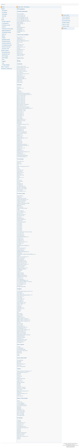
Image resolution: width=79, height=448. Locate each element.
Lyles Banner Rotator (21, 126)
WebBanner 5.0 (20, 150)
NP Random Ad (20, 129)
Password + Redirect (21, 387)
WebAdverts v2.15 (21, 148)
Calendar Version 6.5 (21, 426)
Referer (18, 48)
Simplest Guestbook (21, 265)
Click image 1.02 (20, 298)
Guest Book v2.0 (20, 234)
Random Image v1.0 (21, 331)
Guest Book (19, 223)
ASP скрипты (4, 14)
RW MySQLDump (21, 27)
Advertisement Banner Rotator (23, 93)
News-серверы (5, 57)
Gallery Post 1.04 (20, 308)
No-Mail (19, 383)
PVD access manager (21, 388)
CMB (18, 209)
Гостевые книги (21, 193)
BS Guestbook (20, 207)
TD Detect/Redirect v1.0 (22, 393)
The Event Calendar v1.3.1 (22, 436)
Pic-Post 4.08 (20, 323)
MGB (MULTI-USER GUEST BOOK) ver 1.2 (26, 254)
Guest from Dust (20, 235)
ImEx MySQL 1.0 (21, 23)
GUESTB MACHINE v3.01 (23, 236)
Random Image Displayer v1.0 (23, 329)
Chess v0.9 (19, 401)
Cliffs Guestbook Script (22, 208)
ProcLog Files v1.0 (21, 47)
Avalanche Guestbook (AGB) (23, 203)
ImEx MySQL (20, 22)
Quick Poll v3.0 (20, 172)
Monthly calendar (21, 433)
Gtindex (19, 311)
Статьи (2, 19)
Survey (18, 176)
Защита (19, 368)
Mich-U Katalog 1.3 (21, 363)
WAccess (19, 394)
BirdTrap (19, 373)
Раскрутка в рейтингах (6, 43)
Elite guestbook (20, 218)
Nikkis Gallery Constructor (22, 318)
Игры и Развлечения (22, 398)
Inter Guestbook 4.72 (21, 248)
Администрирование (22, 11)
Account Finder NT (21, 16)
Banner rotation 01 (21, 97)
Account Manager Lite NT (22, 17)
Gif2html (19, 309)
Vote (18, 178)
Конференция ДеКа (21, 286)
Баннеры (19, 84)
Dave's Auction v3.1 (21, 68)
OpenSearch (19, 79)
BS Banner (19, 121)
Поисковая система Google (7, 28)
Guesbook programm (21, 221)
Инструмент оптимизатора (6, 68)
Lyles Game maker (21, 410)
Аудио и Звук (20, 58)
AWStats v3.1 (20, 38)
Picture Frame (20, 324)
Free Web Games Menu (22, 405)
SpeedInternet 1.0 (21, 49)
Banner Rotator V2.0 (21, 105)
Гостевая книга (20, 279)
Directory (19, 362)
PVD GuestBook (20, 259)
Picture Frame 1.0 (20, 326)
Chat (3, 63)
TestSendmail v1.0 (21, 31)
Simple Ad (19, 139)
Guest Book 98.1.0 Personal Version (24, 231)
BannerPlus (19, 116)
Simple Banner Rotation (22, 144)
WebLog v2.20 (20, 55)
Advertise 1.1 (20, 92)
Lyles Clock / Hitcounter (22, 350)
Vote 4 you (19, 180)
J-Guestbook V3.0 (21, 249)
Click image (19, 297)
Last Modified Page (21, 349)
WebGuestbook (20, 272)
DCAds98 (19, 361)
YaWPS (18, 32)
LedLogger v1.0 (20, 44)
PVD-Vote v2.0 (20, 170)
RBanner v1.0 (20, 135)
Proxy (3, 59)
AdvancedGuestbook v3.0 (22, 199)
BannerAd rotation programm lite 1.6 (25, 108)
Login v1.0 (19, 379)
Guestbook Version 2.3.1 (22, 241)
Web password (20, 395)
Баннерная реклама (6, 39)
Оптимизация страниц (6, 32)
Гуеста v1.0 (19, 285)
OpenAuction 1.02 (21, 76)
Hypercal (19, 431)
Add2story (19, 197)
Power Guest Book (21, 258)
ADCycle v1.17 (20, 88)
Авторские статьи (5, 48)
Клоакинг (4, 37)
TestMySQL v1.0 (20, 29)
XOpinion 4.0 (20, 277)
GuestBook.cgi (20, 243)
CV (18, 165)
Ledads (18, 125)
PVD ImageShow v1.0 (21, 328)
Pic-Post (19, 322)
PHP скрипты (4, 10)
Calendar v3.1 (20, 425)
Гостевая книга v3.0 (21, 284)
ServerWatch (19, 28)
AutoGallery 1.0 (20, 293)
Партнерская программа (22, 155)
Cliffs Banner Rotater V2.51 (23, 124)
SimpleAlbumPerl (21, 336)
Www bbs (19, 365)
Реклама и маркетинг (6, 21)
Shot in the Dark (20, 413)
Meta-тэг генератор (5, 66)
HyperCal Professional (22, 432)
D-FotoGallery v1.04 (21, 302)
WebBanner (19, 149)
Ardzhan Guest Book (21, 200)
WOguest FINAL (20, 274)
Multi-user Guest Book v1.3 (23, 256)
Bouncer (19, 374)
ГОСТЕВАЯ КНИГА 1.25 (22, 280)
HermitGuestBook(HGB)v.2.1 (23, 245)
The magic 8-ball (20, 415)
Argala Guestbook (21, 202)
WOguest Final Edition (22, 275)
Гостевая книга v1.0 (21, 282)
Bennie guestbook (21, 204)
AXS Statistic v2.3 (21, 39)
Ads (18, 89)
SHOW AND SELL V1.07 (22, 138)
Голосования (20, 159)
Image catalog (20, 314)
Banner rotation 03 (21, 100)
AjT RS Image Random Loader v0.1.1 (25, 291)
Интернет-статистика (6, 46)
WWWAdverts (20, 153)
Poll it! (18, 168)
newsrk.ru (3, 4)
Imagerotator (20, 316)
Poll (18, 167)
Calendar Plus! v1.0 (21, 422)
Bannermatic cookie (21, 109)
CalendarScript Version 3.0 (22, 427)
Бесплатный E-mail (5, 54)
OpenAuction (20, 75)
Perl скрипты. (21, 9)
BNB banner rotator (21, 120)
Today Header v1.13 (21, 340)
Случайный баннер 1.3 (22, 156)
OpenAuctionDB (20, 77)
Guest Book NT (20, 233)
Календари (20, 417)
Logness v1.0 (20, 45)
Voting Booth (20, 183)
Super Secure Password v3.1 (23, 391)
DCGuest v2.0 (20, 213)
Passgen (19, 384)
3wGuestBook (20, 195)
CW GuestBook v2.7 (21, 212)
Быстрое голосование (22, 187)
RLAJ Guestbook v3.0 (21, 263)
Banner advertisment (21, 95)
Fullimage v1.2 (20, 307)
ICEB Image (19, 313)
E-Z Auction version (21, 70)
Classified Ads (20, 360)
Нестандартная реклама (7, 45)
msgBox (19, 255)
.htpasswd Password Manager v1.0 (24, 371)
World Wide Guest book (22, 276)
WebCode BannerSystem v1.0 (23, 151)
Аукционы (19, 63)
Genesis (18, 377)
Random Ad (19, 134)
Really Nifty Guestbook (22, 261)
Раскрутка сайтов (65, 26)
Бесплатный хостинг (6, 52)
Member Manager (21, 382)
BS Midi (19, 61)
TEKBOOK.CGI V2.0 (21, 269)
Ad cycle (19, 87)
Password (19, 386)
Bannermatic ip (20, 111)
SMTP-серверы (5, 55)
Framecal (19, 428)
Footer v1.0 (19, 304)
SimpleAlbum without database (23, 334)
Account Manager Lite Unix (23, 20)
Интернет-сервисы (5, 50)
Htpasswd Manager (21, 378)
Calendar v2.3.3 (20, 423)
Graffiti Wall (19, 220)
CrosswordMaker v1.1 (21, 404)
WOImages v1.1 (20, 342)
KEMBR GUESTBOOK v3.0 (23, 251)
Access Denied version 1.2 (22, 372)
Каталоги (4, 26)
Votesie (18, 182)
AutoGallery (19, 292)
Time (18, 354)
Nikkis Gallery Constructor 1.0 (23, 319)
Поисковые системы (6, 25)
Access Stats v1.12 (21, 37)
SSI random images (21, 337)
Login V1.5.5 (20, 381)
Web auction (19, 81)
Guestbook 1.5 (20, 238)
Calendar (19, 420)
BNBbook (19, 205)
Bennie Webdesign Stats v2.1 (23, 40)
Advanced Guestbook (21, 198)
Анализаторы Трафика (23, 34)
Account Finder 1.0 (21, 15)
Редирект (4, 61)
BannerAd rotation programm (23, 107)
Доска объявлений (21, 366)
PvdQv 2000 (19, 171)
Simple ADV (19, 141)
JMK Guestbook (20, 250)
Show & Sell (19, 136)
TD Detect (19, 392)
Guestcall (19, 244)
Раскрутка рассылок (6, 41)
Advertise (19, 90)
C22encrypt (19, 376)
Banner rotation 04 (21, 103)
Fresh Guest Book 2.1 (21, 219)
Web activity (20, 53)
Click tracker (20, 42)
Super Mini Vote (20, 175)
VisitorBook (19, 270)
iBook (18, 246)
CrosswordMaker (20, 403)
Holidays (19, 430)
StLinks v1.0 (20, 52)
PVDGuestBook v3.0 (21, 260)
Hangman (19, 406)
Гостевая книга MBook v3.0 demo (24, 281)
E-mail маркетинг (5, 23)
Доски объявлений (21, 357)
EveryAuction (20, 72)
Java (3, 17)
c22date (19, 346)
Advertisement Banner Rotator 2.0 (24, 94)
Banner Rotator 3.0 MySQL (23, 104)
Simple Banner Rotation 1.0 (23, 145)
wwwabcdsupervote (21, 186)
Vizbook (19, 271)
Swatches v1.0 (20, 338)
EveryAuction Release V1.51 (23, 73)
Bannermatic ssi (20, 114)
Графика (19, 288)
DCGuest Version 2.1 (21, 214)
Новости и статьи (65, 24)
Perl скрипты (4, 12)
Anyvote (19, 162)
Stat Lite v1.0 (20, 50)
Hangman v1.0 (20, 409)
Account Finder (20, 13)
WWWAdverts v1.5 (21, 154)
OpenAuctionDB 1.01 (21, 78)
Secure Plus (19, 389)
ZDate (18, 355)
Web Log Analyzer (21, 54)
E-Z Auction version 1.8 (22, 71)
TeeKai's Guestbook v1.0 (22, 267)
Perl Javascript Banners (22, 131)
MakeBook (19, 253)
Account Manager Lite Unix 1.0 (23, 21)
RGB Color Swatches (21, 332)
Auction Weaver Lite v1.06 (22, 67)
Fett (18, 43)
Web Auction (20, 82)
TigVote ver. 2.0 (20, 177)
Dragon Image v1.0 (21, 303)
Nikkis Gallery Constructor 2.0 (23, 321)
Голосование (20, 189)
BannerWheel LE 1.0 (21, 119)
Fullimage (19, 306)
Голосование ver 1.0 (21, 191)
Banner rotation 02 (21, 98)
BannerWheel (20, 118)
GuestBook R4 (20, 239)
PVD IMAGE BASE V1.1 (22, 327)
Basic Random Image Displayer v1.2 (24, 295)
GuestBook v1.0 (20, 240)
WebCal (19, 437)
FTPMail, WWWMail (5, 64)
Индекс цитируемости (6, 30)
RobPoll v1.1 (20, 173)
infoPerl (19, 24)
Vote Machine (20, 181)
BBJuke (19, 60)
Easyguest (19, 217)
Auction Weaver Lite (21, 66)
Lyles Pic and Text (21, 317)
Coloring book (20, 299)
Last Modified (20, 348)
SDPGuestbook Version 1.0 (22, 264)
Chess (18, 400)
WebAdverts (19, 146)
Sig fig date (19, 351)
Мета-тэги (4, 34)
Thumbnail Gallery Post (22, 339)
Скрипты (3, 8)
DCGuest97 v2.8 (20, 215)
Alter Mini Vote (20, 161)
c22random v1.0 (20, 296)
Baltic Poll (19, 163)
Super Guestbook (20, 266)
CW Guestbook (20, 210)
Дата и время (20, 344)
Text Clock (19, 353)
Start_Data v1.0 (20, 435)
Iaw (18, 312)
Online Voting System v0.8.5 (23, 166)
